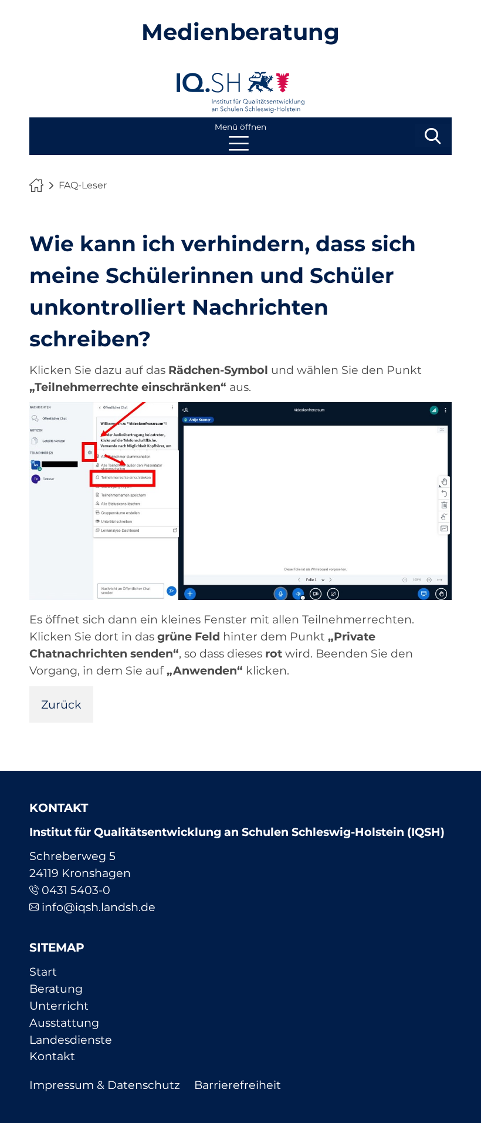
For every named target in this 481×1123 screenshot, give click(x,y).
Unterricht (59, 1006)
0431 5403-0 (76, 890)
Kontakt (52, 1056)
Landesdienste (70, 1040)
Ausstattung (64, 1023)
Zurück (61, 704)
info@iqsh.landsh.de (98, 907)
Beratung (56, 989)
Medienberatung (240, 32)
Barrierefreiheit (237, 1085)
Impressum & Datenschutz (104, 1085)
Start (43, 972)
